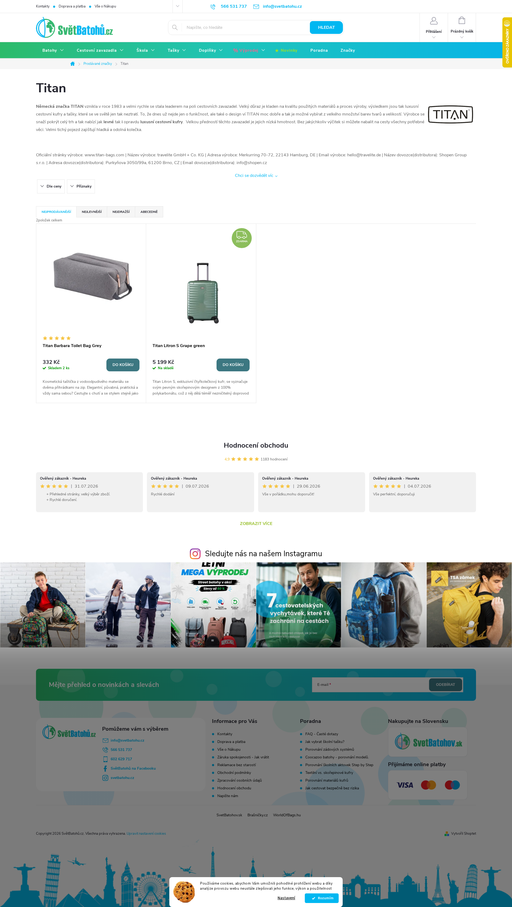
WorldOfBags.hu (287, 815)
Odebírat (445, 684)
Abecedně (149, 212)
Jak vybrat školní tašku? (324, 742)
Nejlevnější (92, 212)
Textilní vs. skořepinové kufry (329, 773)
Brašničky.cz (257, 815)
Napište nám (227, 795)
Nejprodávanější (56, 212)
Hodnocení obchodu (256, 445)
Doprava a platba (72, 6)
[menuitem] (53, 50)
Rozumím (324, 898)
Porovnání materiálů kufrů (326, 780)
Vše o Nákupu (105, 6)
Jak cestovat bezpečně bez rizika (332, 788)
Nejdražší (121, 212)
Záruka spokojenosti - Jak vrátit (243, 757)
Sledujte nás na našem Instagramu (263, 553)
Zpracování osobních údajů (239, 780)
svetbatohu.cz (122, 777)
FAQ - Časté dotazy (321, 734)
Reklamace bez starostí (236, 764)
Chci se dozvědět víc (254, 175)
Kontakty (43, 6)
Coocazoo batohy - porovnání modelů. (337, 757)
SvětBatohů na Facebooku (133, 768)
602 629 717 (121, 759)
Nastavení (286, 898)
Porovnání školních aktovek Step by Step (339, 765)
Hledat (326, 27)
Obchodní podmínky (234, 772)
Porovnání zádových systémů (329, 749)
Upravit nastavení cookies (146, 833)
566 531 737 (121, 749)
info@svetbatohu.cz (127, 740)
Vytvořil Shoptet (463, 833)
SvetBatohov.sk (229, 815)
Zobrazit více (256, 524)
